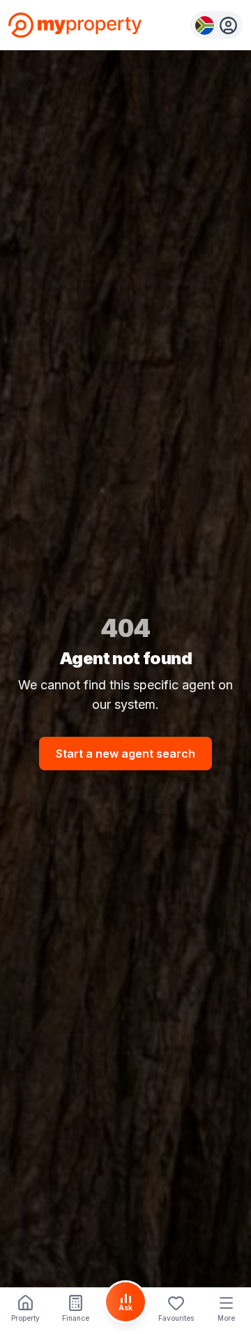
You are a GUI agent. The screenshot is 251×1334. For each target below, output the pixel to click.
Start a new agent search (125, 753)
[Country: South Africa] (216, 25)
